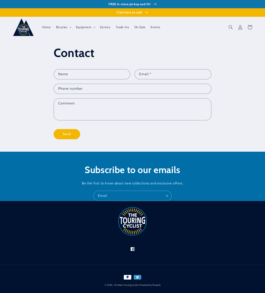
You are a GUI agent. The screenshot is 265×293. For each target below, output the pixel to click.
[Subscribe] (166, 196)
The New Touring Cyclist (126, 285)
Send (67, 134)
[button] (63, 27)
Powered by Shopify (150, 285)
